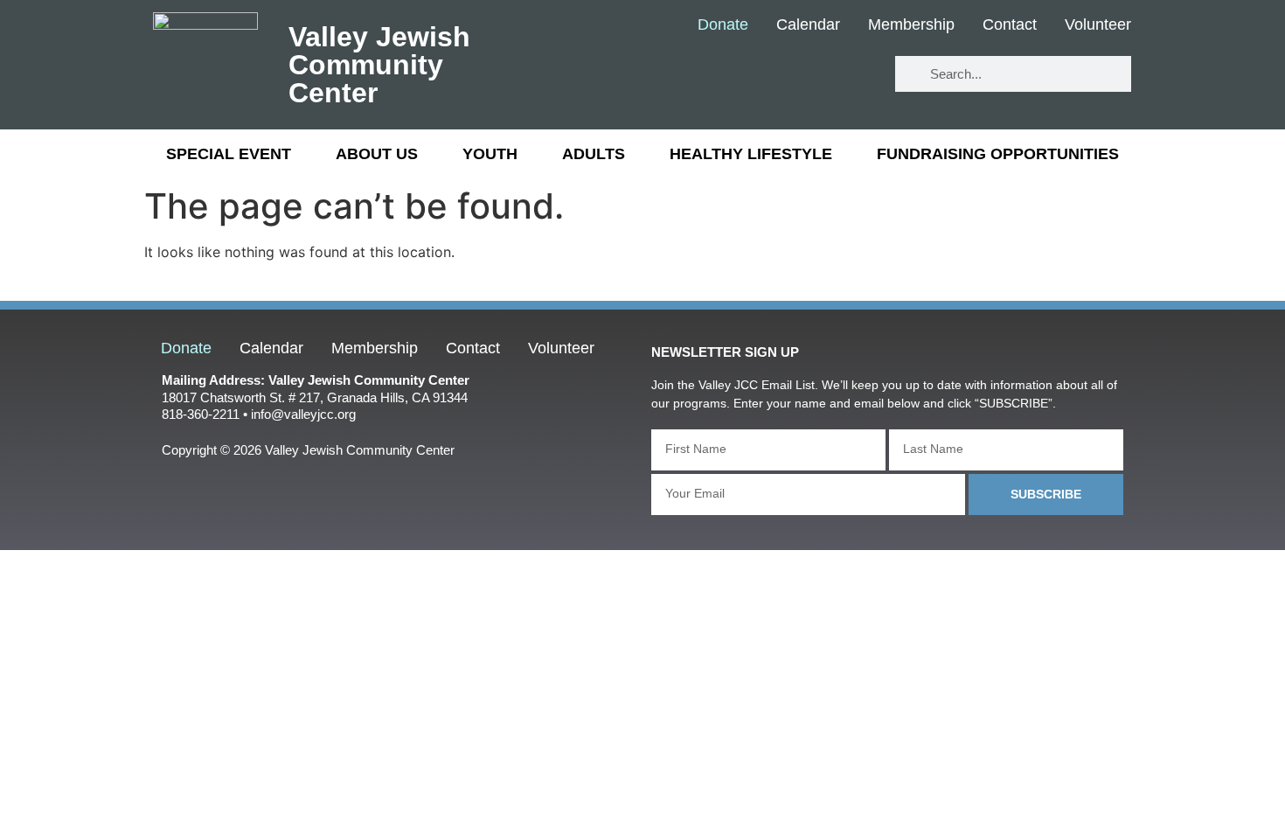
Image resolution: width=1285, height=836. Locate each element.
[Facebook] (748, 75)
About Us (377, 154)
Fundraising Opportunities (998, 154)
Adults (593, 154)
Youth (489, 154)
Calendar (808, 25)
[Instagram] (852, 75)
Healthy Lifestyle (751, 154)
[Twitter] (800, 75)
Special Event (228, 154)
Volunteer (1098, 25)
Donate (723, 25)
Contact (1010, 25)
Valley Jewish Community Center (379, 64)
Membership (911, 25)
